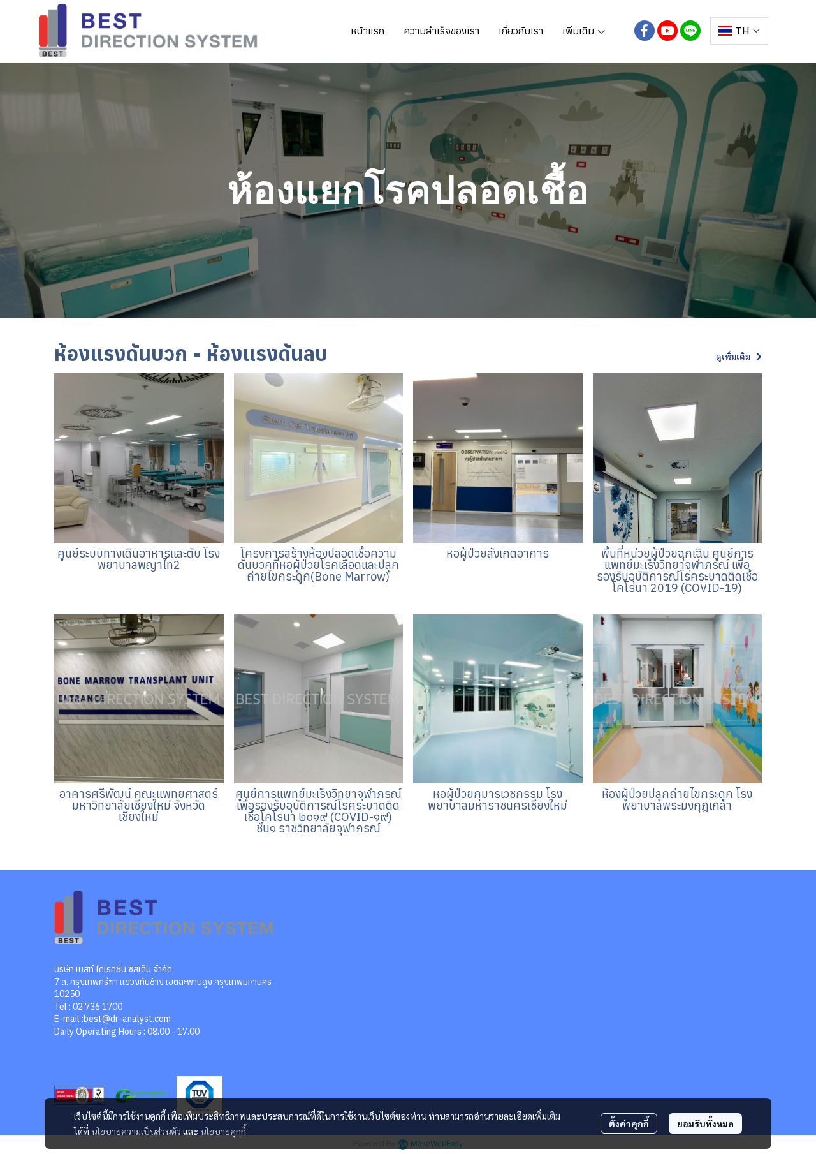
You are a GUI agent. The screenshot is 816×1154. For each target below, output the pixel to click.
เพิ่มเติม (579, 30)
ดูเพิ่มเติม (734, 356)
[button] (739, 31)
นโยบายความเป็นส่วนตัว (136, 1131)
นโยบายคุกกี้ (223, 1131)
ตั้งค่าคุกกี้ (629, 1123)
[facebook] (644, 30)
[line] (690, 30)
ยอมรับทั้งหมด (705, 1123)
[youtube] (667, 30)
